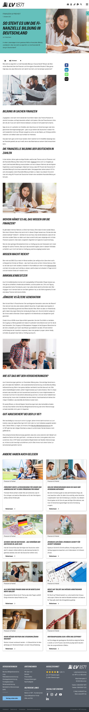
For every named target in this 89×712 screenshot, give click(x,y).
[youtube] (60, 694)
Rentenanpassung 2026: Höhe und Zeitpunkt (64, 637)
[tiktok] (56, 694)
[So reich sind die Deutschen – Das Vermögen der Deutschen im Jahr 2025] (23, 515)
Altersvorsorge (51, 265)
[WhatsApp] (66, 74)
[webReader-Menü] (5, 60)
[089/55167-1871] (74, 4)
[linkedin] (47, 699)
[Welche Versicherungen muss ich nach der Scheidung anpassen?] (66, 460)
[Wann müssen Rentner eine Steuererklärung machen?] (23, 610)
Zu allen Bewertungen (52, 677)
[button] (13, 60)
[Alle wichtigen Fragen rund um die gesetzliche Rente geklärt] (23, 563)
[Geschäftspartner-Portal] (68, 4)
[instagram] (51, 694)
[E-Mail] (66, 79)
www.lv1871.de (82, 694)
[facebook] (47, 694)
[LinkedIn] (66, 69)
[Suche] (81, 4)
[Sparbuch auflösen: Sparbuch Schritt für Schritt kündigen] (66, 515)
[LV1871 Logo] (13, 2)
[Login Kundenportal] (71, 4)
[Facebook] (66, 65)
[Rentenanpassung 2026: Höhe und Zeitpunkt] (66, 610)
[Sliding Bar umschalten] (78, 4)
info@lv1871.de (82, 691)
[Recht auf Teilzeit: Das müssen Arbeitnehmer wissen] (66, 563)
